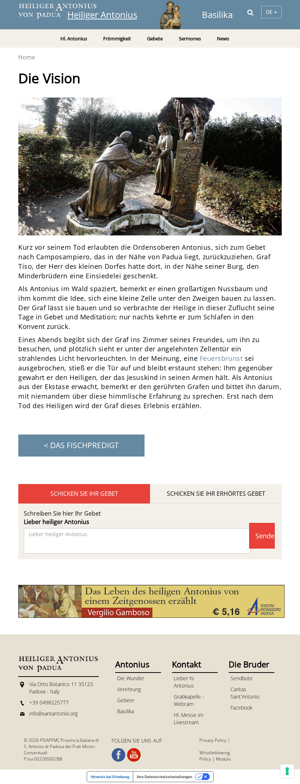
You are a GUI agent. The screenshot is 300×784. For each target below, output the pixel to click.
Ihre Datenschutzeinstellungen (164, 776)
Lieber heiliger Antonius (56, 522)
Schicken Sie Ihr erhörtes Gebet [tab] (216, 494)
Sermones (190, 38)
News (223, 38)
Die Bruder (249, 664)
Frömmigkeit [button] (117, 38)
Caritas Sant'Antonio (244, 693)
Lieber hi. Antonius (184, 682)
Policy (205, 759)
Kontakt (186, 664)
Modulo (223, 759)
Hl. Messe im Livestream (188, 718)
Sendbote (241, 678)
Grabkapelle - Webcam (189, 700)
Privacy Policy (212, 740)
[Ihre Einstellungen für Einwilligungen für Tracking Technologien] (287, 771)
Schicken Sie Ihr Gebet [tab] (84, 494)
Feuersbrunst (221, 358)
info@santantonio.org (53, 713)
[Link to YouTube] (134, 755)
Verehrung (129, 689)
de (270, 11)
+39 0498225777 (49, 702)
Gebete (125, 700)
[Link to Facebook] (118, 755)
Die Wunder (130, 678)
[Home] (62, 11)
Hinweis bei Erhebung (110, 776)
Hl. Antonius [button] (73, 38)
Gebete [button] (155, 38)
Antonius (132, 664)
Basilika (125, 711)
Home (26, 57)
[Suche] (250, 12)
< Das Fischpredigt (81, 445)
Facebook (241, 707)
